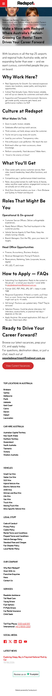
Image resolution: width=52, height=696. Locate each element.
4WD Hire (7, 490)
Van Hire (7, 499)
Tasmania (7, 448)
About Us (25, 20)
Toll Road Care (9, 598)
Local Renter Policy (11, 549)
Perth (5, 399)
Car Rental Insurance (12, 611)
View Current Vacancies (18, 365)
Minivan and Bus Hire (12, 493)
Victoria (6, 452)
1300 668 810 (24, 624)
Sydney (6, 393)
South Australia (9, 445)
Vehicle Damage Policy (12, 539)
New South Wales (10, 436)
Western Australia (10, 455)
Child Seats (8, 614)
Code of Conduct (10, 523)
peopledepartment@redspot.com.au (21, 285)
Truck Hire (7, 502)
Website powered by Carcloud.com (26, 690)
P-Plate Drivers (9, 608)
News (5, 577)
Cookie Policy (8, 530)
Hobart (6, 415)
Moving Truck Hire (10, 505)
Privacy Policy (9, 526)
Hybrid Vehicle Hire (11, 483)
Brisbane (7, 389)
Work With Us (9, 571)
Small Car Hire (9, 474)
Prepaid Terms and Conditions (15, 536)
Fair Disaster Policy (11, 545)
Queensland (8, 442)
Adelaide (7, 402)
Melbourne (7, 396)
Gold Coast (7, 405)
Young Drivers (9, 601)
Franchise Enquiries (11, 574)
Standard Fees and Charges (14, 542)
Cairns (6, 408)
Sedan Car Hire (9, 477)
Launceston (8, 418)
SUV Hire (7, 480)
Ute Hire (6, 496)
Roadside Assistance (11, 595)
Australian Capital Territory (14, 432)
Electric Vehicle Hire (11, 486)
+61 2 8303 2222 (22, 626)
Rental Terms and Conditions (15, 533)
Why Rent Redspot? (11, 568)
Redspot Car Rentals (10, 20)
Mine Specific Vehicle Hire (14, 509)
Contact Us (8, 580)
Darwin (6, 412)
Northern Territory (10, 439)
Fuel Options (8, 605)
